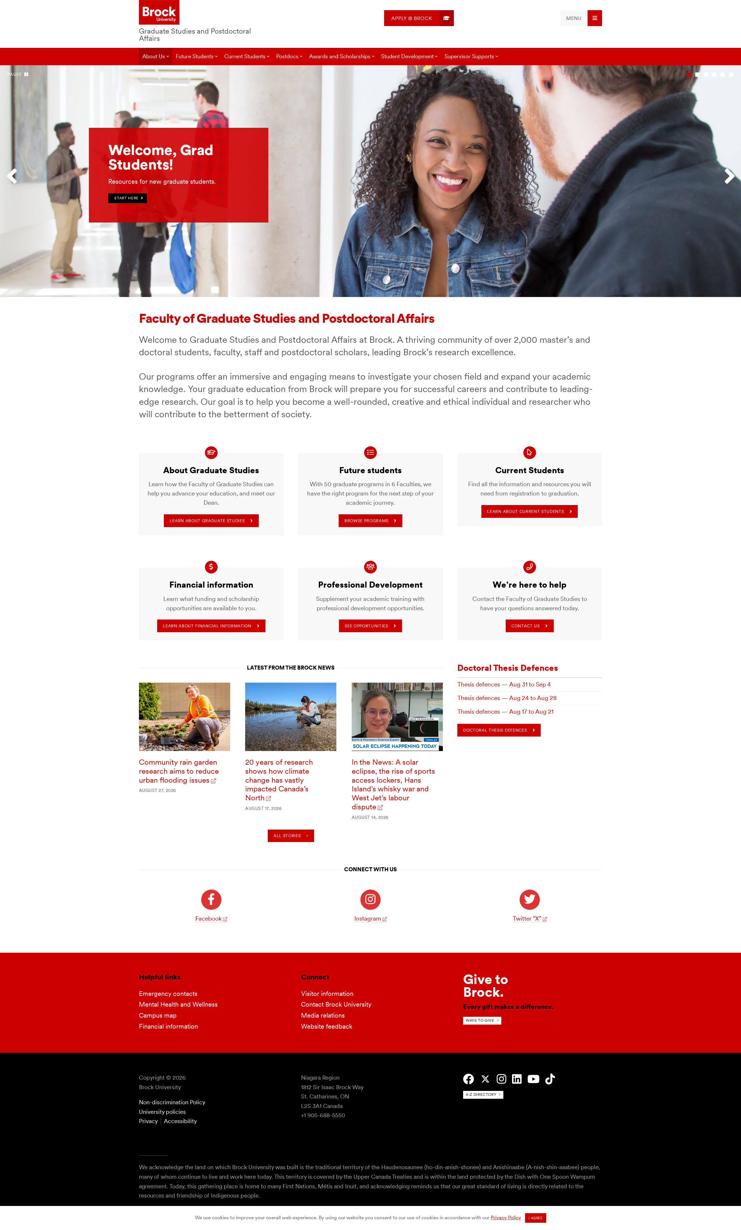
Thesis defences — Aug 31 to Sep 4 (504, 684)
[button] (14, 181)
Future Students (195, 56)
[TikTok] (550, 1079)
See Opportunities (366, 626)
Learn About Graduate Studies (207, 520)
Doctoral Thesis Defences (507, 668)
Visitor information (327, 993)
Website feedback (326, 1026)
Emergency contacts (168, 993)
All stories (287, 835)
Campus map (158, 1015)
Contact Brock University (336, 1004)
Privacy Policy (506, 1217)
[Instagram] (501, 1079)
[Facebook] (468, 1079)
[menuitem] (419, 18)
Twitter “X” (527, 918)
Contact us (525, 626)
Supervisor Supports (469, 56)
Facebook (208, 918)
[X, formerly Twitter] (485, 1079)
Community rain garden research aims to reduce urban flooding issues (179, 771)
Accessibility (180, 1121)
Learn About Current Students (525, 511)
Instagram (367, 918)
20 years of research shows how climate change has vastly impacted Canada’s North (279, 780)
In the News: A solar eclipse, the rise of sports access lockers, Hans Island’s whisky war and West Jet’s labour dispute (393, 784)
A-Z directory (481, 1094)
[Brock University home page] (159, 12)
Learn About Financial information (207, 626)
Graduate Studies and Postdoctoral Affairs (195, 35)
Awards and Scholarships (339, 56)
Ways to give (480, 1020)
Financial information (168, 1026)
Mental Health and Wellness (178, 1004)
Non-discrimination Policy (172, 1102)
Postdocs (287, 56)
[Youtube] (533, 1079)
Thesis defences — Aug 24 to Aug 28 (507, 697)
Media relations (323, 1015)
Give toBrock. (485, 985)
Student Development (407, 56)
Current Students (244, 56)
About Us (153, 56)
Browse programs (366, 520)
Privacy (148, 1121)
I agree (535, 1218)
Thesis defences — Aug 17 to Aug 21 (505, 711)
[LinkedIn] (517, 1079)
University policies (162, 1111)
